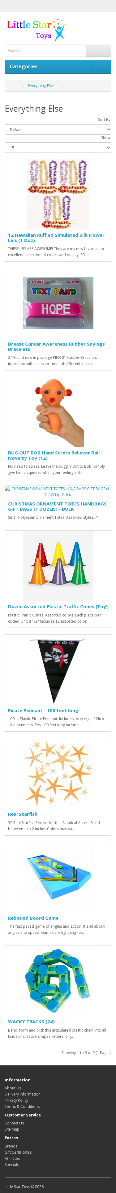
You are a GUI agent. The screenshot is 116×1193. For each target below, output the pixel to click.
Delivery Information (23, 1094)
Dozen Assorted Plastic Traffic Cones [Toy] (58, 606)
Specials (12, 1164)
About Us (13, 1088)
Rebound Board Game (33, 918)
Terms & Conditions (22, 1106)
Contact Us (14, 1123)
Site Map (12, 1129)
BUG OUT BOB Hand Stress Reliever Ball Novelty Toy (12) (54, 455)
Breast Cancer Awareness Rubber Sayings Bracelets (56, 346)
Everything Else (41, 85)
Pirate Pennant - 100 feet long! (43, 710)
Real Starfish (22, 814)
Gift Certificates (18, 1152)
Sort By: (104, 119)
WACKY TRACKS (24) (31, 1021)
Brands (11, 1146)
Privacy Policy (16, 1100)
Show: (106, 137)
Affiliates (12, 1158)
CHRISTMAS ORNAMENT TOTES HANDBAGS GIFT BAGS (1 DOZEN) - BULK (57, 506)
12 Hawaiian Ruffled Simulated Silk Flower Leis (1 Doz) (56, 237)
